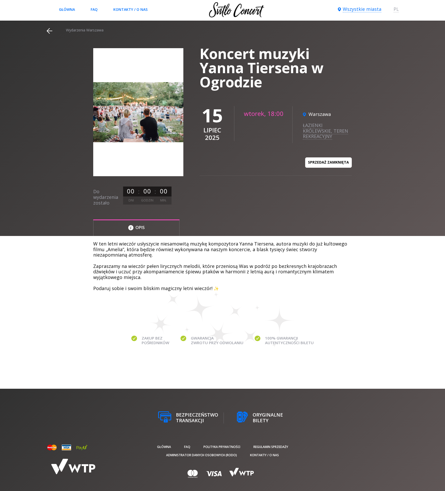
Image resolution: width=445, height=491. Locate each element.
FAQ (94, 9)
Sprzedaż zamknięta (328, 162)
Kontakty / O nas (130, 9)
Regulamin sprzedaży (270, 447)
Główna (67, 9)
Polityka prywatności (221, 447)
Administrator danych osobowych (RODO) (201, 455)
